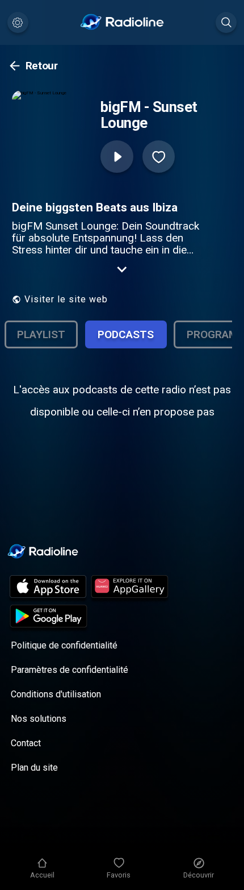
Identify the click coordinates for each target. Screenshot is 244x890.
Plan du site (34, 767)
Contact (26, 743)
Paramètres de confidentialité (69, 669)
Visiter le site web (66, 299)
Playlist (41, 334)
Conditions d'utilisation (56, 694)
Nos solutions (38, 718)
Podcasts (126, 334)
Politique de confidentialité (64, 645)
